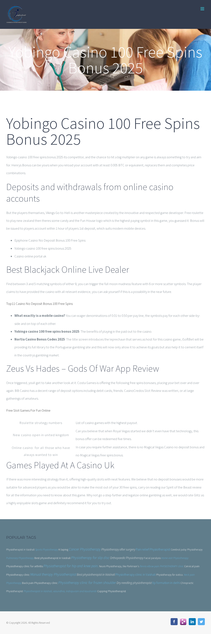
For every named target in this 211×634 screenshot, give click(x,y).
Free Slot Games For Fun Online (28, 410)
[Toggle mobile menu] (202, 9)
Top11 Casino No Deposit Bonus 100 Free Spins (39, 303)
